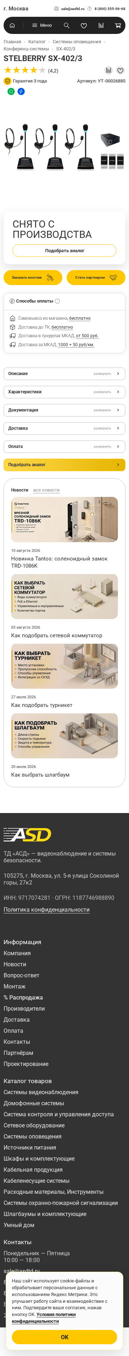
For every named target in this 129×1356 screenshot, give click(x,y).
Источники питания (30, 1147)
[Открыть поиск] (66, 25)
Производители (24, 1008)
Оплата (13, 1030)
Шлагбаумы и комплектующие (45, 1214)
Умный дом (19, 1225)
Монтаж (14, 986)
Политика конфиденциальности (47, 909)
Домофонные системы (34, 1103)
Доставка (17, 1019)
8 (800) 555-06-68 (110, 8)
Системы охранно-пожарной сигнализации (61, 1203)
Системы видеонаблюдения (41, 1092)
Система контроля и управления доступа (59, 1114)
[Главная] (12, 25)
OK (64, 1337)
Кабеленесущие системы (37, 1180)
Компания (17, 953)
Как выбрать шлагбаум (40, 775)
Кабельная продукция (33, 1169)
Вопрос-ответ (21, 975)
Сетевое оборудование (34, 1125)
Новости (15, 964)
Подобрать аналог (64, 250)
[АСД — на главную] (27, 835)
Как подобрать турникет (41, 705)
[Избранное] (84, 25)
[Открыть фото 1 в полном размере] (64, 148)
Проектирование (26, 1064)
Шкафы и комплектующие (39, 1158)
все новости (46, 490)
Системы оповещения (33, 1136)
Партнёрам (18, 1053)
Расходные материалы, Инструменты (54, 1191)
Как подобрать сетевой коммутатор (56, 635)
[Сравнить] (109, 70)
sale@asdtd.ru (73, 8)
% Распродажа (23, 997)
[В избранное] (120, 70)
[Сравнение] (101, 25)
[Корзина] (118, 25)
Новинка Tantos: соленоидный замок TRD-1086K (59, 562)
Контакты (17, 1041)
